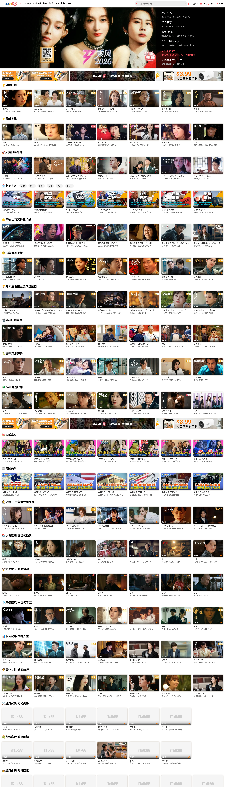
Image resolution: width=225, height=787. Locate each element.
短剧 (45, 3)
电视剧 (28, 3)
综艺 (51, 3)
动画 (69, 3)
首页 (21, 3)
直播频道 (37, 3)
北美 (63, 3)
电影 (57, 3)
